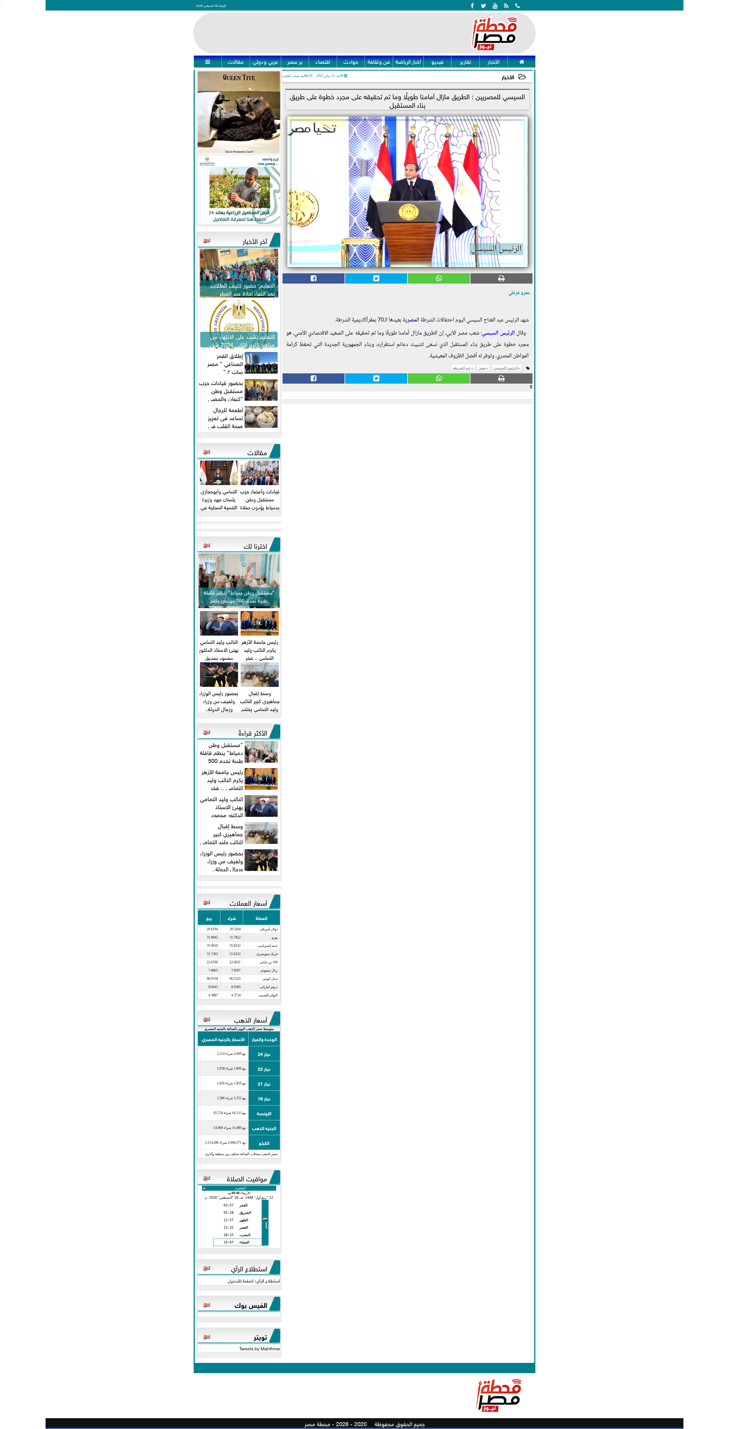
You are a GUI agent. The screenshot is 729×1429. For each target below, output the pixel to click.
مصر (412, 320)
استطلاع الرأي (249, 1268)
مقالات (257, 451)
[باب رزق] (239, 189)
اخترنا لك (255, 545)
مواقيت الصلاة (247, 1177)
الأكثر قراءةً (253, 732)
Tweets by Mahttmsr (259, 1348)
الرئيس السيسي (498, 333)
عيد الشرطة (461, 368)
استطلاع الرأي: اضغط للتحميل (254, 1280)
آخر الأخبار (255, 240)
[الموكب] (239, 112)
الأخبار (507, 76)
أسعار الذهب (250, 1019)
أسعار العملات (248, 902)
